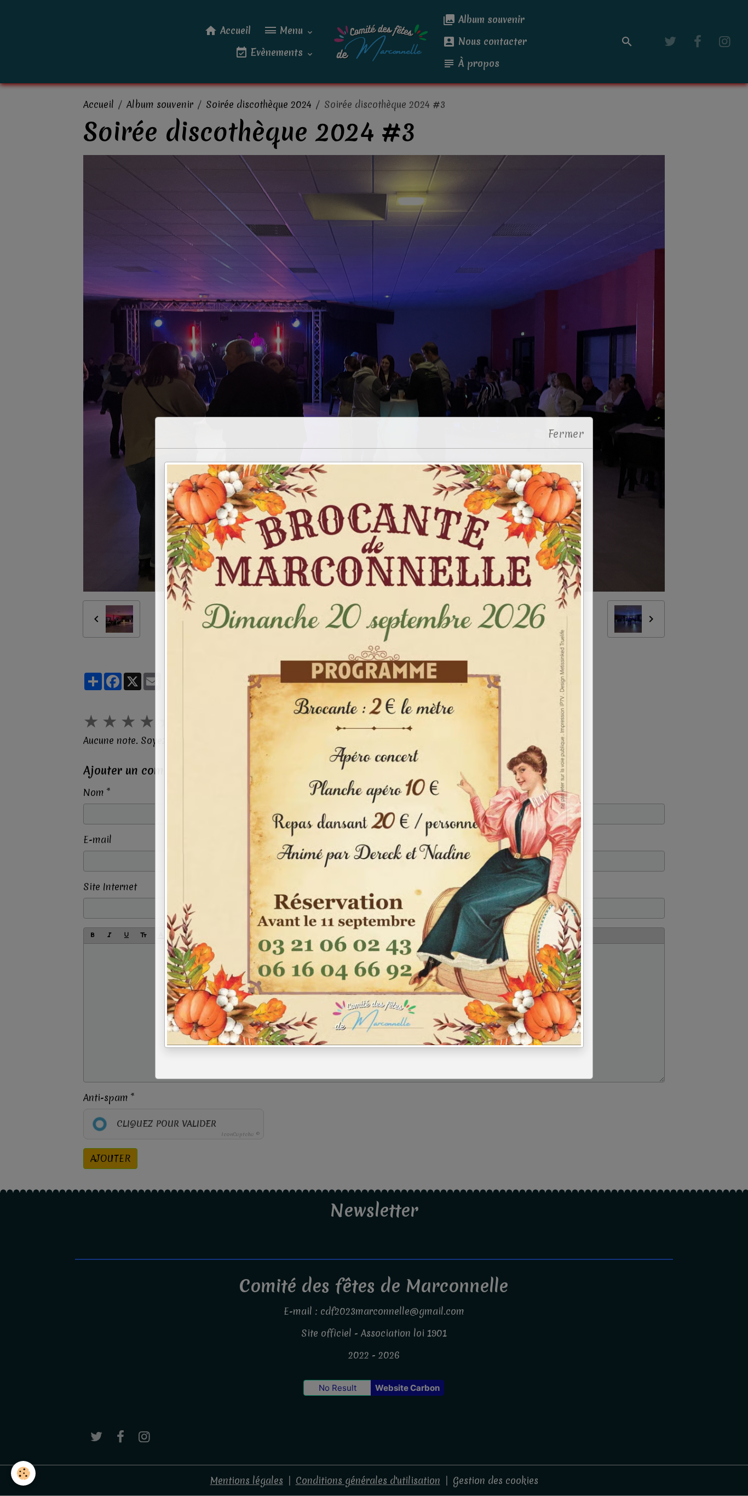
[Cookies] (23, 1473)
